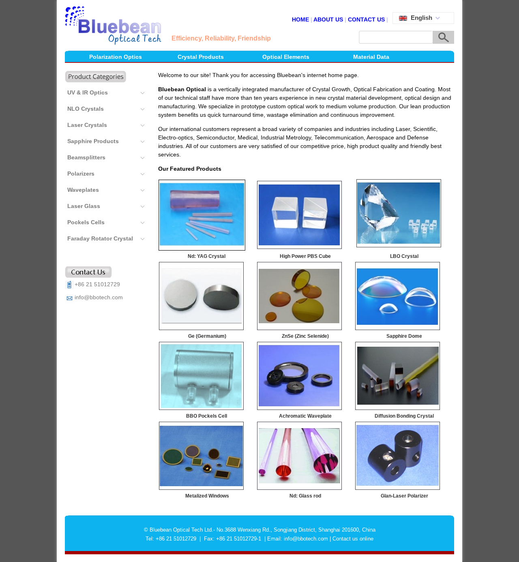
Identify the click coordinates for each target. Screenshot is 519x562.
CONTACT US (366, 19)
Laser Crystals (87, 125)
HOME (301, 19)
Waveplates (83, 190)
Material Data (371, 57)
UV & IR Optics (87, 92)
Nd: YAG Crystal (206, 256)
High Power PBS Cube (305, 256)
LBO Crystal (404, 256)
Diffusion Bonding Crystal (404, 416)
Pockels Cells (86, 222)
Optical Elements (285, 57)
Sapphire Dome (404, 336)
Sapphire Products (93, 141)
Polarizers (80, 173)
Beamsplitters (86, 157)
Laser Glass (83, 206)
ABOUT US (328, 19)
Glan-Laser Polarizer (404, 496)
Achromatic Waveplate (305, 416)
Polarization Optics (115, 57)
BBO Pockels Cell (206, 416)
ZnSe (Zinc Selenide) (305, 336)
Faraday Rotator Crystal (100, 238)
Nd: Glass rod (305, 496)
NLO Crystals (85, 108)
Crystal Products (201, 57)
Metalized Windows (207, 496)
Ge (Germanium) (207, 336)
